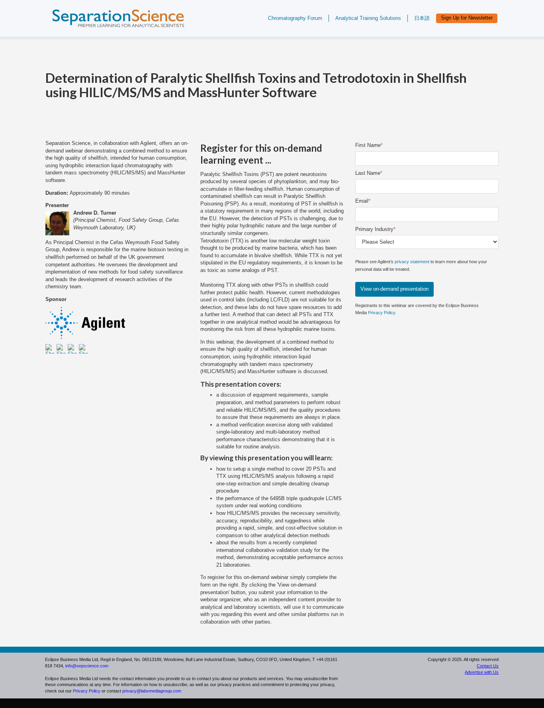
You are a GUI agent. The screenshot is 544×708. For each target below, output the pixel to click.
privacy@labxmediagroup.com (151, 690)
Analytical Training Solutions (368, 18)
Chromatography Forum (295, 18)
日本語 (422, 18)
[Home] (112, 31)
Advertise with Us (482, 672)
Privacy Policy (381, 312)
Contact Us (488, 665)
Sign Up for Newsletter (467, 18)
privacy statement (412, 261)
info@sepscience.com (86, 665)
